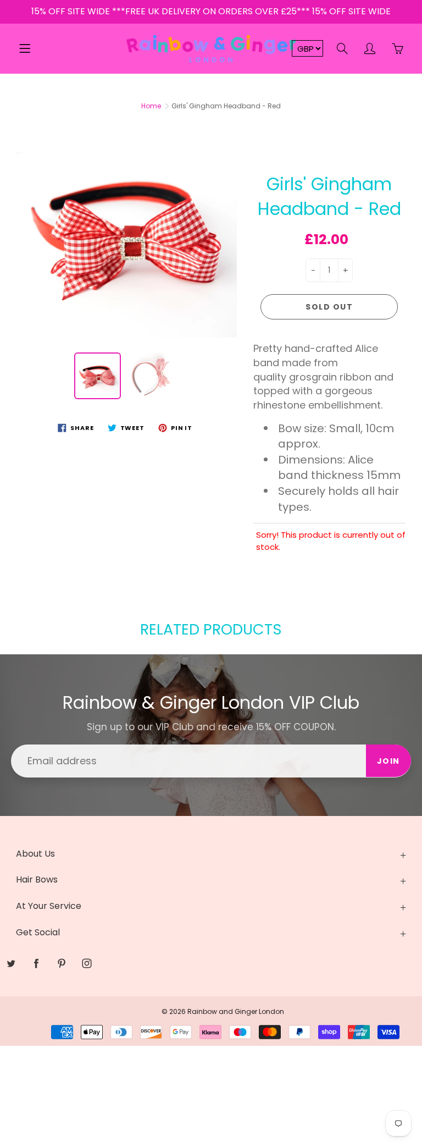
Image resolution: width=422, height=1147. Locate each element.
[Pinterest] (219, 201)
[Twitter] (171, 201)
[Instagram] (242, 201)
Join (316, 166)
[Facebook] (195, 201)
